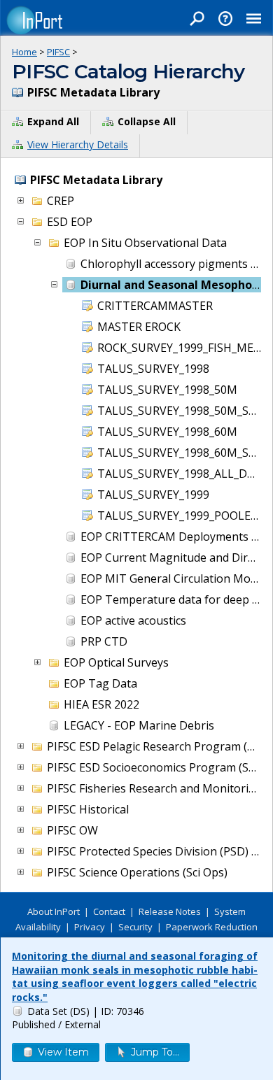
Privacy (89, 927)
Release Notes (170, 911)
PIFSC (58, 51)
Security (135, 927)
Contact (109, 911)
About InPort (53, 911)
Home (24, 51)
